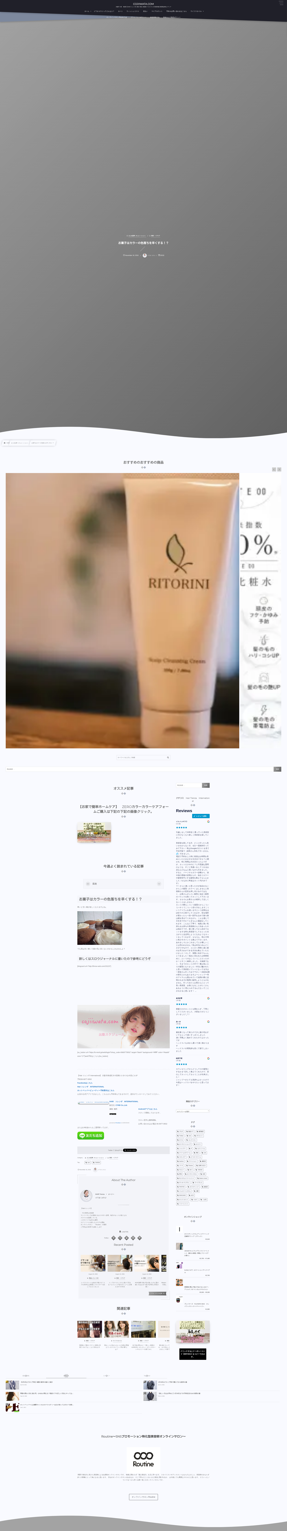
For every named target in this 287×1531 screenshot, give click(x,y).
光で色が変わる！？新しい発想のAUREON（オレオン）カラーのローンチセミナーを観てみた (143, 1347)
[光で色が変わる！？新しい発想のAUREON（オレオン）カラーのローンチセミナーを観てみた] (143, 1329)
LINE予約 (125, 1232)
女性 (204, 1174)
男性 (197, 1153)
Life (205, 1153)
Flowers (190, 1165)
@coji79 (118, 1150)
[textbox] (193, 1111)
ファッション (193, 1161)
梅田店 (204, 1161)
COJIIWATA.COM (143, 4)
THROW (200, 1170)
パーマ (181, 1165)
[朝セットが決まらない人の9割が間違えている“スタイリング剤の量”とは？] (116, 1329)
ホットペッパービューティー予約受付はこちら (95, 1090)
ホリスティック (194, 1187)
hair (190, 1135)
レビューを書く (201, 816)
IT (191, 1148)
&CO (192, 1195)
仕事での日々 (202, 1165)
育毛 (180, 1174)
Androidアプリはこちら (147, 1109)
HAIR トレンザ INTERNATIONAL (123, 1102)
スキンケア (182, 1157)
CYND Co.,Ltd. (121, 1105)
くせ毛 (204, 1199)
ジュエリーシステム (185, 1191)
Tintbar (181, 1135)
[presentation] (274, 469)
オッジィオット (183, 1199)
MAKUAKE (182, 1195)
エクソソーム (201, 1148)
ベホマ (195, 1199)
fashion (181, 1161)
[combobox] (193, 1110)
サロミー (181, 1170)
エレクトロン (192, 1140)
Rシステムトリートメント (186, 1178)
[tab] (26, 1375)
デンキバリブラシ (184, 1182)
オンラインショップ (185, 1144)
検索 (277, 769)
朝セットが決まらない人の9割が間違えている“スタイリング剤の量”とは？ (116, 1347)
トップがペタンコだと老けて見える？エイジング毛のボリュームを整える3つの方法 (120, 1284)
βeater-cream (203, 1178)
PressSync (118, 1122)
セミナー (198, 1144)
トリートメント (183, 1204)
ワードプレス (198, 1182)
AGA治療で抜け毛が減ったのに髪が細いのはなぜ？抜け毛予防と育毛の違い (147, 1284)
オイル (181, 1140)
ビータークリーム (196, 1157)
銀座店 (206, 1187)
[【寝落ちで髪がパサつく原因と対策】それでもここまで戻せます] (89, 1329)
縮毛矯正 (201, 1131)
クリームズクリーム (185, 1153)
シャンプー (182, 1148)
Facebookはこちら (85, 1083)
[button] (159, 884)
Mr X (191, 1170)
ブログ (181, 1131)
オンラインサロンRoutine (143, 1497)
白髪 (197, 1191)
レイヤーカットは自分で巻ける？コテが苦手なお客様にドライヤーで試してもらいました (93, 1284)
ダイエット (199, 1135)
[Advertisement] (94, 986)
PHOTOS (181, 1187)
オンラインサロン (192, 1174)
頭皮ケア (191, 1131)
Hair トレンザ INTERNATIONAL (90, 1087)
